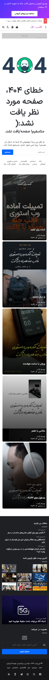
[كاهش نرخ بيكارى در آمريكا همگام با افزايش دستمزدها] (40, 577)
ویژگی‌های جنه (24, 164)
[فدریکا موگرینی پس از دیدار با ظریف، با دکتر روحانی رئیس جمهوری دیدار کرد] (40, 568)
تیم (29, 667)
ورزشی (34, 164)
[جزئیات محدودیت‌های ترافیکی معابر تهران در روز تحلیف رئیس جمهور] (40, 586)
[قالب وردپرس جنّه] (35, 26)
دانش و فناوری (12, 161)
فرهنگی (42, 164)
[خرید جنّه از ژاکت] (24, 35)
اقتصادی (24, 161)
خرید (8, 667)
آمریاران (9, 663)
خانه (40, 161)
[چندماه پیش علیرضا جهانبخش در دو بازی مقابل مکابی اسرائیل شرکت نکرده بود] (24, 586)
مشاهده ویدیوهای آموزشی (24, 13)
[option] (24, 610)
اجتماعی (33, 161)
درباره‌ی (34, 667)
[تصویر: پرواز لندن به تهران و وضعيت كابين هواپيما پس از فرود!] (9, 568)
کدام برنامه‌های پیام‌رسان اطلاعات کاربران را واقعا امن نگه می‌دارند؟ (25, 620)
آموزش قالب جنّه (10, 164)
